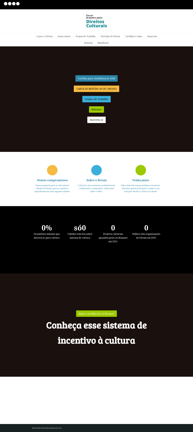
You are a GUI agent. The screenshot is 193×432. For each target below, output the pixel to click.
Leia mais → (37, 416)
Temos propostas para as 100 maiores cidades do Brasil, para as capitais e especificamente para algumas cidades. (52, 188)
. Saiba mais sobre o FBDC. (96, 188)
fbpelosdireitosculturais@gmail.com (47, 428)
